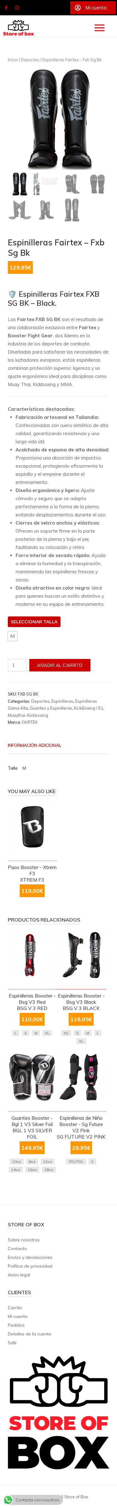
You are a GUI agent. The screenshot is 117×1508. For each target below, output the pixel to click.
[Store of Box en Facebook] (6, 8)
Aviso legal (19, 1275)
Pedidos (16, 1325)
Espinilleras (62, 701)
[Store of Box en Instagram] (17, 8)
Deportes (30, 59)
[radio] (12, 636)
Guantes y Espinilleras (51, 708)
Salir (12, 1342)
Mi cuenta (17, 1316)
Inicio (13, 59)
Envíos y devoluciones (30, 1257)
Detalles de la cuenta (29, 1334)
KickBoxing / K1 (88, 708)
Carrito (15, 1307)
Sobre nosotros (24, 1240)
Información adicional (34, 745)
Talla (50, 622)
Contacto (17, 1248)
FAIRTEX (29, 722)
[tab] (54, 746)
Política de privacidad (30, 1266)
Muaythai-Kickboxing (28, 715)
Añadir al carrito (60, 665)
